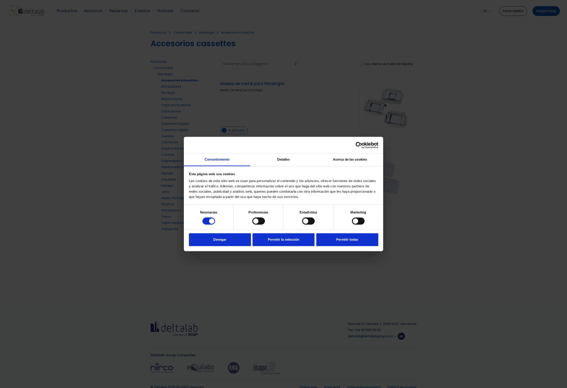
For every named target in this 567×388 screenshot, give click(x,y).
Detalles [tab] (283, 159)
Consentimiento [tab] (217, 159)
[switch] (258, 221)
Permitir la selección (283, 239)
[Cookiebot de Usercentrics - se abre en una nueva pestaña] (359, 145)
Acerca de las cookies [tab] (350, 159)
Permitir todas (347, 239)
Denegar (219, 239)
